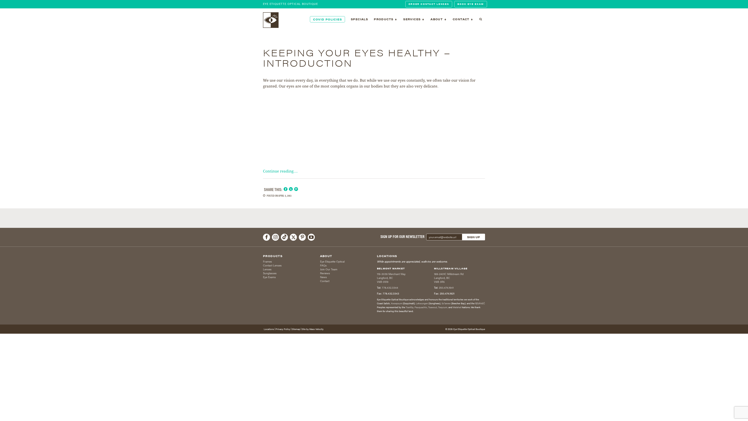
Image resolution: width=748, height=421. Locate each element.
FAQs (323, 265)
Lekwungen (422, 303)
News (323, 277)
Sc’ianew (446, 303)
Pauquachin (421, 307)
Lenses (267, 269)
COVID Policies (327, 19)
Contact (324, 281)
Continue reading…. (280, 171)
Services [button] (412, 19)
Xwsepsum (396, 303)
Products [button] (384, 19)
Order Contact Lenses (428, 4)
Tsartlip (409, 307)
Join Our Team (328, 269)
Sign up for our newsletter (402, 236)
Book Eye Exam (470, 4)
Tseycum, (443, 307)
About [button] (437, 19)
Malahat (457, 307)
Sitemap (296, 329)
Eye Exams (269, 277)
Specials (359, 19)
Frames (267, 261)
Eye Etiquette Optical (332, 261)
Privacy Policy (283, 329)
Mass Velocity (316, 329)
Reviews (325, 273)
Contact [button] (461, 19)
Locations (269, 329)
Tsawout (432, 307)
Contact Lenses (272, 265)
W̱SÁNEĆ (480, 303)
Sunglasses (270, 273)
